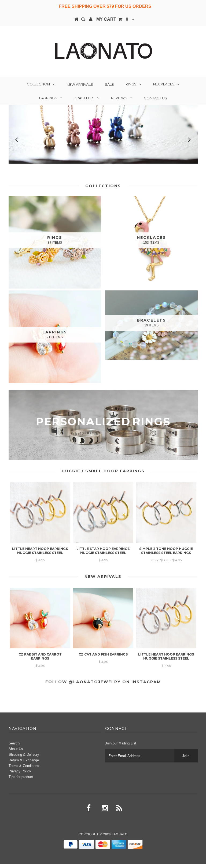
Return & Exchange (24, 760)
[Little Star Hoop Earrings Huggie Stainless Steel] (103, 541)
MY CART (112, 19)
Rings (131, 84)
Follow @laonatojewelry (83, 681)
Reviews (119, 98)
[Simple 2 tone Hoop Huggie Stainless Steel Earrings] (166, 541)
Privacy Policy (20, 771)
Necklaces (164, 84)
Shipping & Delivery (24, 755)
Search (14, 743)
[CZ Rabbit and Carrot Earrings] (40, 647)
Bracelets (84, 98)
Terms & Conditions (24, 766)
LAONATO (120, 834)
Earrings (48, 98)
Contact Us (155, 98)
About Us (16, 749)
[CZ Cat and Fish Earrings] (103, 647)
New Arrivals (80, 84)
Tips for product (21, 777)
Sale (109, 84)
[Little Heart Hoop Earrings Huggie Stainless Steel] (40, 541)
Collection (38, 84)
